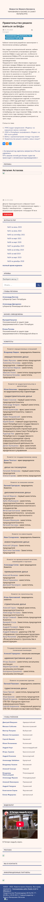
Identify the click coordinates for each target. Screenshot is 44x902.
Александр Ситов (11, 565)
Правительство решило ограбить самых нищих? (22, 139)
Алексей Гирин (9, 608)
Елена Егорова (9, 475)
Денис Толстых (10, 460)
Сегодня (6, 32)
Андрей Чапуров (9, 786)
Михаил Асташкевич (11, 735)
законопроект (11, 36)
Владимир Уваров (11, 352)
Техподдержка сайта (19, 889)
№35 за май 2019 (14, 254)
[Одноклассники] (7, 143)
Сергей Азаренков (11, 706)
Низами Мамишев (11, 520)
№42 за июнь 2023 (14, 227)
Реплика (7, 164)
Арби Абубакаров (10, 501)
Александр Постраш (12, 612)
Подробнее (8, 214)
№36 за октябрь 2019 (15, 250)
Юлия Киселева (10, 389)
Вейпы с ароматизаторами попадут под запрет (22, 137)
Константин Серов (10, 790)
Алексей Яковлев (10, 575)
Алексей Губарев (10, 545)
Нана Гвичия (8, 692)
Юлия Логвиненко (10, 743)
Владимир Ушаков (10, 764)
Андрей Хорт (8, 748)
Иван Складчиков (11, 537)
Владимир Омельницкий (8, 774)
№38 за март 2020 (14, 242)
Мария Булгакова (10, 666)
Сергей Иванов (9, 739)
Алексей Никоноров (11, 782)
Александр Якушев (10, 778)
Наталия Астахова (13, 170)
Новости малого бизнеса (22, 9)
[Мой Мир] (10, 143)
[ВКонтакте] (4, 143)
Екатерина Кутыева (11, 375)
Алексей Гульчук (9, 769)
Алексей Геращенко (12, 653)
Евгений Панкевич (11, 684)
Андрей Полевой (10, 627)
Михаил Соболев (9, 726)
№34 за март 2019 (14, 257)
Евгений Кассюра (10, 525)
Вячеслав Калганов (11, 510)
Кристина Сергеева (11, 550)
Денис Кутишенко (11, 445)
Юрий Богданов (10, 699)
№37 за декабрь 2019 (15, 246)
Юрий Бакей (8, 421)
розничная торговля (14, 38)
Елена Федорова (9, 795)
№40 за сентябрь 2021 (16, 235)
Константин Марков (11, 367)
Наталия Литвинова (11, 471)
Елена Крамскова (10, 409)
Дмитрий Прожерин (12, 585)
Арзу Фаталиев (9, 636)
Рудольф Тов (8, 433)
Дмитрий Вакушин (10, 722)
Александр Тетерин (11, 404)
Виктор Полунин (9, 731)
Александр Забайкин (11, 760)
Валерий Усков (9, 622)
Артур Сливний (9, 617)
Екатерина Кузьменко (12, 671)
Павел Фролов (9, 360)
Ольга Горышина (10, 580)
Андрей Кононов (9, 756)
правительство (25, 36)
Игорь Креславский (12, 597)
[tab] (22, 356)
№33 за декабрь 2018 (15, 261)
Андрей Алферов (10, 632)
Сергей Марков (9, 496)
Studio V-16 (32, 889)
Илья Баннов (8, 697)
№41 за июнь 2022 (14, 231)
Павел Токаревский (11, 417)
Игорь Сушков (8, 752)
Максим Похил (9, 372)
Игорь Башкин (9, 661)
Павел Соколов (9, 400)
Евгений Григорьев (12, 485)
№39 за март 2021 (14, 238)
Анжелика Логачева (11, 363)
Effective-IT (7, 891)
